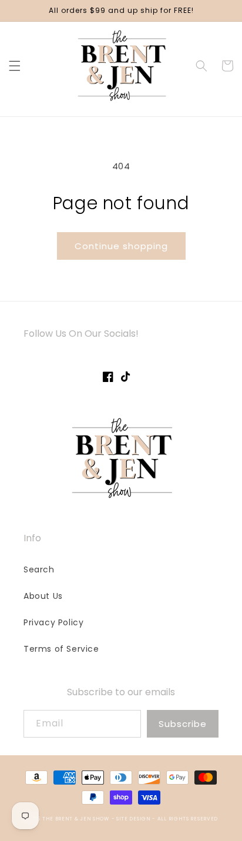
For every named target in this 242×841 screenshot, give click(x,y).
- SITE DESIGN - (134, 818)
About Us (43, 596)
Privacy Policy (53, 622)
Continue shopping (121, 246)
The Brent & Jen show (75, 818)
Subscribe (183, 724)
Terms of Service (61, 649)
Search (39, 569)
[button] (15, 66)
